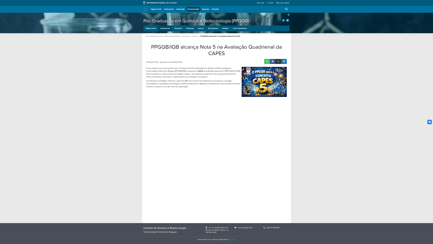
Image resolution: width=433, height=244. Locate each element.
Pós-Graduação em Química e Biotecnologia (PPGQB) (196, 21)
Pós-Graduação (193, 9)
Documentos (213, 28)
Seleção (225, 28)
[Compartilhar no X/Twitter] (278, 61)
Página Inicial (156, 9)
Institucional (169, 9)
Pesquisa (205, 9)
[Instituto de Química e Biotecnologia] (145, 9)
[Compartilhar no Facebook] (272, 61)
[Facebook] (287, 20)
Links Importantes (240, 28)
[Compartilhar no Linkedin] (284, 61)
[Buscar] (286, 9)
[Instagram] (283, 20)
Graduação (180, 9)
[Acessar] (288, 14)
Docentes (190, 28)
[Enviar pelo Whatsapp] (267, 61)
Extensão (215, 9)
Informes (195, 36)
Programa (178, 28)
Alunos (201, 28)
